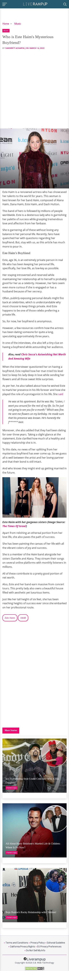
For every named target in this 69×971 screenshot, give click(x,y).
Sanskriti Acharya (14, 48)
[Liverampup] (35, 4)
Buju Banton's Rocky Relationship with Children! (31, 912)
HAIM (23, 617)
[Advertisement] (34, 89)
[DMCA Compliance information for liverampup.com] (34, 968)
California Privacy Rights (22, 946)
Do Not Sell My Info (35, 950)
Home (5, 23)
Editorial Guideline (56, 942)
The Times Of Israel (14, 526)
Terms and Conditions (16, 942)
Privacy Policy (37, 942)
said (60, 394)
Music (17, 23)
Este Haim (10, 617)
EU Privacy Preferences (49, 946)
